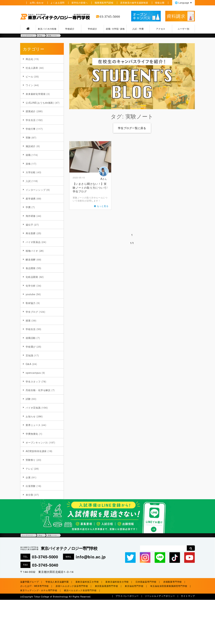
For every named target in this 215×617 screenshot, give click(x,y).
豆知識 (29, 355)
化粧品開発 (32, 277)
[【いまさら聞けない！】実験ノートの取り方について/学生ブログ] (90, 157)
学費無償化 (32, 433)
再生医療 (31, 233)
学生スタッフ (33, 381)
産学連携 (31, 198)
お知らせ (31, 416)
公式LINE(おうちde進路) (40, 102)
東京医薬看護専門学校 (106, 586)
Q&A (28, 364)
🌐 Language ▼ (183, 2)
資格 (28, 163)
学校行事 (31, 128)
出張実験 (31, 486)
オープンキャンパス (37, 442)
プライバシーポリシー (127, 595)
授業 (28, 320)
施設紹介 (31, 146)
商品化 (29, 59)
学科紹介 (92, 28)
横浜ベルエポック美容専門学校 (80, 590)
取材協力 (31, 303)
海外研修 (31, 216)
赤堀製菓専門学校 (172, 581)
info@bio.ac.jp (91, 557)
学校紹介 (69, 28)
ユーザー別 (183, 28)
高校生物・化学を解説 (38, 390)
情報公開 (159, 2)
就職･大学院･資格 (115, 28)
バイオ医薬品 (33, 242)
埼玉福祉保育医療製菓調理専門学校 (168, 586)
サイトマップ (188, 595)
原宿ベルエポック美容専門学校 (72, 586)
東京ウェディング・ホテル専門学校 (38, 590)
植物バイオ (32, 250)
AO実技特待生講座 (36, 451)
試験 (28, 398)
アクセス (160, 28)
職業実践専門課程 (104, 2)
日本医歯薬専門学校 (146, 581)
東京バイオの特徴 (47, 28)
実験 (28, 137)
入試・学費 (138, 28)
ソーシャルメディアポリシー (160, 595)
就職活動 (31, 338)
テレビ (29, 468)
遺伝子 (29, 224)
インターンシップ (36, 189)
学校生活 (31, 329)
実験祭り (31, 459)
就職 (28, 155)
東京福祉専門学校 (134, 586)
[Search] (191, 548)
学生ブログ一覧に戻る (132, 128)
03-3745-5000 (110, 16)
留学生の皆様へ (80, 2)
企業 (28, 477)
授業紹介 (31, 111)
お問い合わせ (37, 2)
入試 (28, 181)
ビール (29, 76)
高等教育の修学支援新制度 (134, 2)
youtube (30, 294)
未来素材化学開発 (36, 94)
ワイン (29, 85)
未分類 (29, 494)
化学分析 (31, 285)
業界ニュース (33, 425)
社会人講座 (32, 67)
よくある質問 (57, 2)
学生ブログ (32, 311)
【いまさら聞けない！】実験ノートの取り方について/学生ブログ (90, 187)
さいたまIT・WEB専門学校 (34, 586)
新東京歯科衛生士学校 (117, 581)
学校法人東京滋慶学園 (57, 581)
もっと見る (103, 206)
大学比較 (31, 172)
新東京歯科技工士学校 (87, 581)
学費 (28, 207)
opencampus (33, 372)
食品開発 (31, 268)
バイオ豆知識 (33, 407)
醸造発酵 (31, 259)
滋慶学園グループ (29, 581)
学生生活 (31, 120)
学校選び (31, 346)
